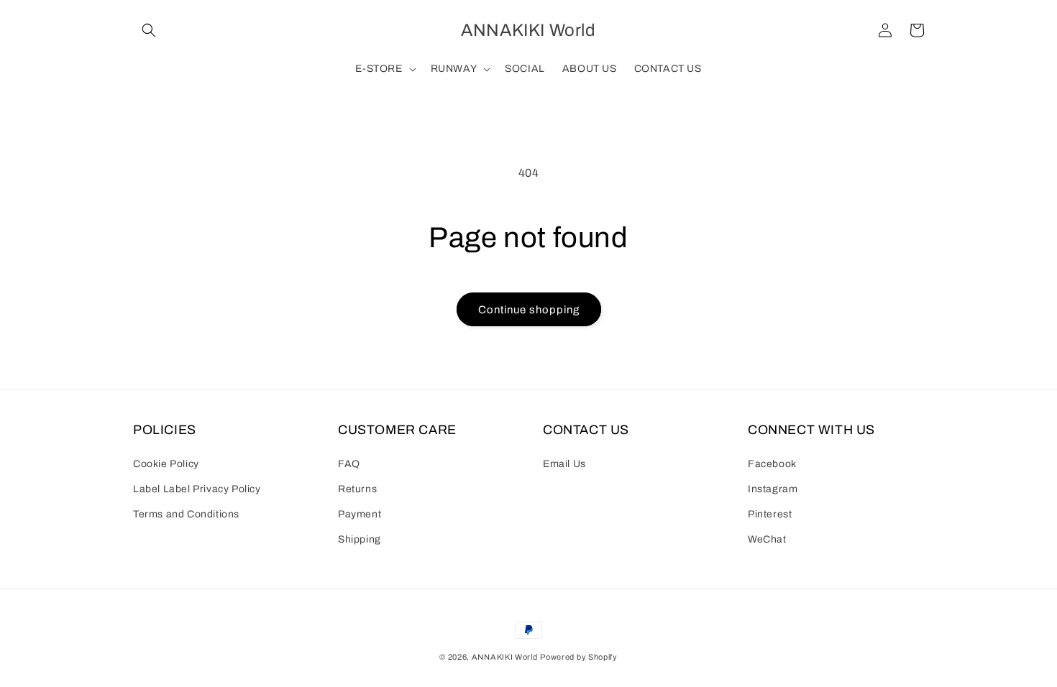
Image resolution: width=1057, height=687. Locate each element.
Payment (359, 514)
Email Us (564, 463)
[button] (149, 30)
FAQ (349, 463)
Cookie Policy (166, 463)
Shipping (359, 539)
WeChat (767, 539)
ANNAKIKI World (505, 657)
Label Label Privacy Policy (197, 489)
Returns (357, 489)
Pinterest (770, 514)
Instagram (772, 489)
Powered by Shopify (579, 657)
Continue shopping (529, 309)
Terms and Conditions (186, 514)
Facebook (772, 463)
